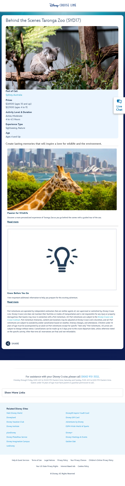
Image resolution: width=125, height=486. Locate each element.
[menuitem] (119, 101)
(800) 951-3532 (90, 376)
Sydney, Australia (14, 95)
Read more (13, 221)
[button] (12, 343)
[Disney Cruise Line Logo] (62, 5)
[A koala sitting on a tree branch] (62, 58)
